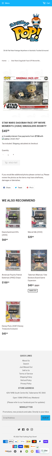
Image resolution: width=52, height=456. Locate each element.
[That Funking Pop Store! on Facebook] (23, 430)
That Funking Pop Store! (28, 437)
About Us (26, 361)
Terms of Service (26, 374)
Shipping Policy (26, 377)
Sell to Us (26, 370)
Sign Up (45, 418)
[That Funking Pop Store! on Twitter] (19, 430)
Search (26, 364)
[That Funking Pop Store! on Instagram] (32, 430)
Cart (48, 3)
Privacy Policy (26, 384)
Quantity (5, 150)
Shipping (16, 144)
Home (4, 61)
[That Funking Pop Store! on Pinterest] (27, 430)
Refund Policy (26, 380)
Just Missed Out (26, 367)
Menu (7, 3)
